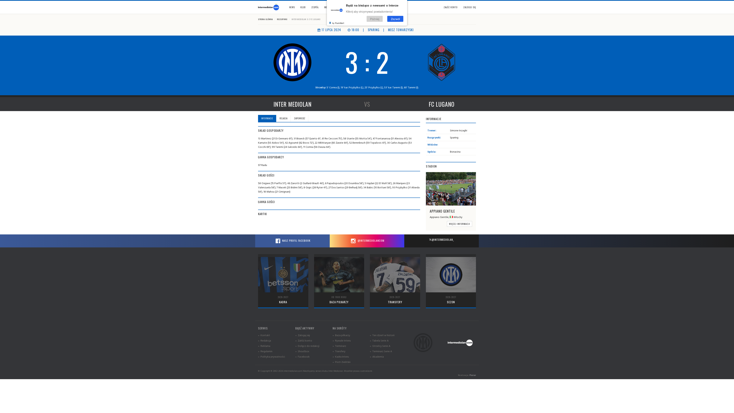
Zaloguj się (469, 7)
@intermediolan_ (443, 239)
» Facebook (302, 356)
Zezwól (395, 19)
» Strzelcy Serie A (380, 346)
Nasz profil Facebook (295, 240)
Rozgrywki (282, 19)
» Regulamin (265, 351)
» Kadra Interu (341, 356)
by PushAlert (338, 22)
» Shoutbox (302, 351)
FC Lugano (442, 104)
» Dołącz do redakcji (307, 346)
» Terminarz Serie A (381, 351)
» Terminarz (339, 346)
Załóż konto (451, 7)
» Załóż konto (303, 340)
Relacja (283, 118)
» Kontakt (264, 335)
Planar (472, 375)
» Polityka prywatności (271, 356)
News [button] (292, 7)
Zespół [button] (315, 7)
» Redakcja (264, 340)
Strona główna (265, 19)
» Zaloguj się (302, 335)
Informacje (267, 118)
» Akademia (377, 356)
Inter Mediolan (293, 104)
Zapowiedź (299, 118)
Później (374, 19)
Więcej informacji (459, 223)
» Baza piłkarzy (341, 335)
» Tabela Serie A (379, 340)
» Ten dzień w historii (382, 335)
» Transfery (339, 351)
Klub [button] (303, 7)
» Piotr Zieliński (342, 362)
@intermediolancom (370, 240)
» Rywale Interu (342, 340)
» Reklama (264, 346)
